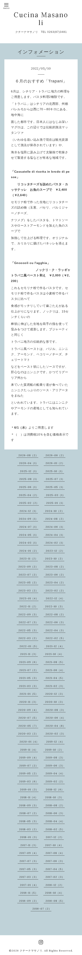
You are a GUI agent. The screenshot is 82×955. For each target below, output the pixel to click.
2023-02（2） (55, 590)
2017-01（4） (29, 885)
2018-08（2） (55, 805)
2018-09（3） (28, 805)
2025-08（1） (28, 479)
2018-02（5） (55, 829)
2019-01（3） (29, 789)
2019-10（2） (54, 749)
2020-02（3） (55, 733)
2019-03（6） (28, 781)
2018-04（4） (55, 821)
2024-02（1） (55, 542)
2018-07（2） (28, 813)
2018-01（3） (29, 837)
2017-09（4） (28, 853)
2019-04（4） (55, 773)
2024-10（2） (54, 511)
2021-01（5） (28, 693)
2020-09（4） (28, 709)
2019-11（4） (29, 749)
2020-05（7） (28, 725)
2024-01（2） (28, 550)
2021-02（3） (55, 686)
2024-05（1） (28, 534)
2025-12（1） (29, 471)
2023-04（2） (55, 582)
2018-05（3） (28, 821)
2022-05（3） (28, 630)
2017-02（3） (55, 876)
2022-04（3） (55, 630)
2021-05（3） (28, 678)
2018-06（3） (55, 813)
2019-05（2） (28, 773)
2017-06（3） (55, 861)
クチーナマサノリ (31, 950)
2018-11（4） (29, 797)
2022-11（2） (28, 606)
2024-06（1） (55, 526)
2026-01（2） (55, 463)
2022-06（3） (55, 622)
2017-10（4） (54, 845)
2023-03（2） (28, 590)
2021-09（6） (28, 662)
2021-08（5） (55, 662)
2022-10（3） (54, 606)
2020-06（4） (55, 717)
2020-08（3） (55, 709)
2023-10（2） (54, 558)
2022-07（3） (28, 622)
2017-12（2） (55, 837)
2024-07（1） (28, 526)
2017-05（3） (28, 869)
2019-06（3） (55, 765)
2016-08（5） (55, 900)
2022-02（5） (55, 638)
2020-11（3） (28, 701)
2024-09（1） (28, 518)
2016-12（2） (54, 885)
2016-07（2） (41, 908)
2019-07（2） (28, 765)
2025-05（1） (55, 487)
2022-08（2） (55, 614)
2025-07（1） (55, 479)
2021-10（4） (54, 654)
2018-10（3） (54, 797)
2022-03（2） (28, 638)
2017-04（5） (55, 869)
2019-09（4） (28, 757)
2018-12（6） (55, 789)
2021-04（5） (55, 678)
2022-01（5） (29, 646)
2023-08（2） (55, 566)
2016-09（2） (28, 900)
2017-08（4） (55, 853)
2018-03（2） (28, 829)
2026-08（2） (28, 455)
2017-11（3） (29, 845)
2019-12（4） (55, 741)
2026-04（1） (28, 463)
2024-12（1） (28, 511)
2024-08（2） (55, 518)
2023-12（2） (55, 550)
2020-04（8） (55, 725)
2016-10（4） (54, 892)
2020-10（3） (55, 701)
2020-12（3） (55, 693)
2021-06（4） (55, 670)
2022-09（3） (28, 614)
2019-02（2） (55, 781)
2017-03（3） (28, 876)
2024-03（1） (28, 542)
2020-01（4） (29, 741)
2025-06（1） (28, 487)
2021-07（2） (28, 670)
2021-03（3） (28, 686)
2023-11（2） (28, 558)
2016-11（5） (29, 892)
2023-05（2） (28, 582)
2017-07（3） (28, 861)
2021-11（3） (29, 654)
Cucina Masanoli (41, 19)
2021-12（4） (55, 646)
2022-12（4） (55, 598)
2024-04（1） (55, 534)
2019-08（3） (55, 757)
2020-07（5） (28, 717)
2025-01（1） (55, 502)
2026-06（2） (55, 455)
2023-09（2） (28, 566)
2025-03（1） (55, 495)
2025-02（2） (29, 502)
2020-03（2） (28, 733)
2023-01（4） (28, 598)
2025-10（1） (54, 471)
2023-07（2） (28, 574)
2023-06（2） (55, 574)
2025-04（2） (29, 495)
